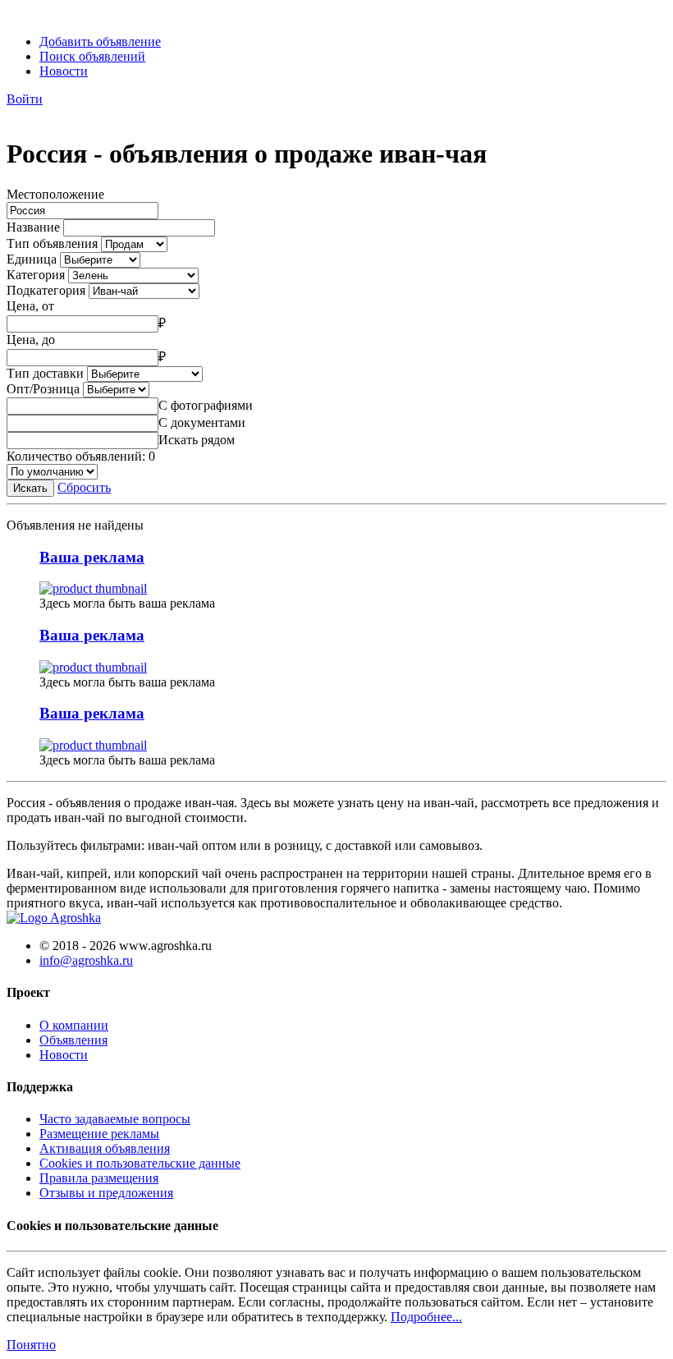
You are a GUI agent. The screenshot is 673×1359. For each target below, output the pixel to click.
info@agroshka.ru (86, 960)
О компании (73, 1025)
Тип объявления (52, 243)
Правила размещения (98, 1178)
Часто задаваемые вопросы (114, 1119)
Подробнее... (426, 1317)
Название (33, 227)
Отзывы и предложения (106, 1193)
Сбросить (84, 487)
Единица (32, 259)
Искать (30, 488)
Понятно (31, 1345)
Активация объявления (104, 1148)
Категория (36, 275)
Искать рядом (196, 440)
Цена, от (30, 306)
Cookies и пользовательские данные (139, 1163)
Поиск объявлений (92, 56)
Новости (63, 71)
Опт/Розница (43, 389)
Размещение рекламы (99, 1134)
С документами (201, 422)
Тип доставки (45, 373)
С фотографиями (205, 405)
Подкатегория (46, 290)
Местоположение (55, 194)
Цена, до (31, 340)
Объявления (73, 1040)
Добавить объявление (100, 41)
